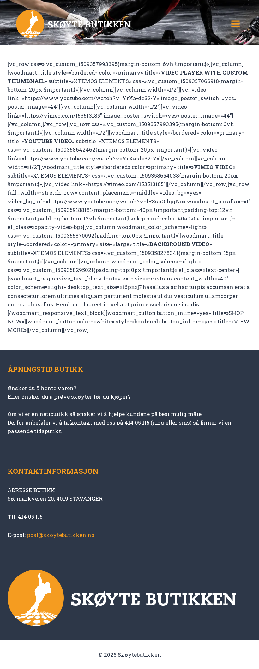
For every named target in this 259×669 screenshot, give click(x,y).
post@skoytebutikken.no (60, 535)
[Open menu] (235, 23)
